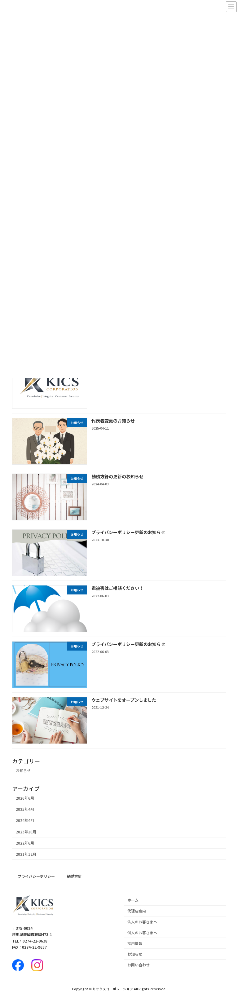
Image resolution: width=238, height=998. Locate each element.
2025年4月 (25, 809)
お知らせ (23, 770)
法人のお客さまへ (142, 921)
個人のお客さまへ (142, 932)
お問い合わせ (138, 964)
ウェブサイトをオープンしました (123, 699)
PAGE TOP (226, 962)
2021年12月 (26, 854)
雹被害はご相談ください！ (117, 588)
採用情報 (134, 943)
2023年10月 (26, 831)
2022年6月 (25, 843)
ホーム (133, 900)
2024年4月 (25, 820)
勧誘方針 (74, 876)
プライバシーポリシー (36, 876)
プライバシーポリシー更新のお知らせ (128, 532)
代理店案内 (136, 910)
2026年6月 (25, 798)
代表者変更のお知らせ (113, 420)
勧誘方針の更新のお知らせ (117, 476)
